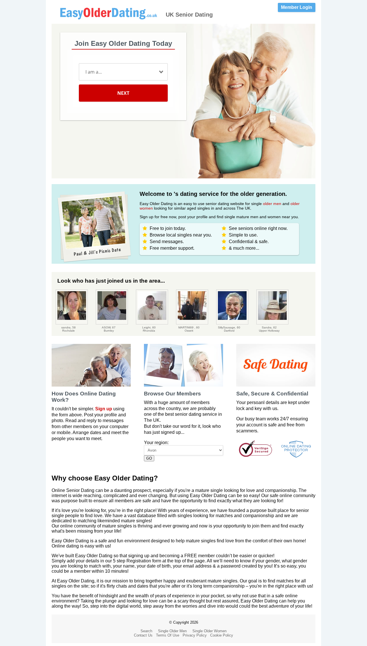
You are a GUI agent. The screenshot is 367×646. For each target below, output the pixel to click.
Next (123, 93)
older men (272, 203)
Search (146, 631)
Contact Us (143, 635)
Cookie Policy (221, 635)
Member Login (296, 7)
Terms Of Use (167, 635)
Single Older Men (172, 631)
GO (149, 458)
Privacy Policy (195, 635)
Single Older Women (209, 631)
